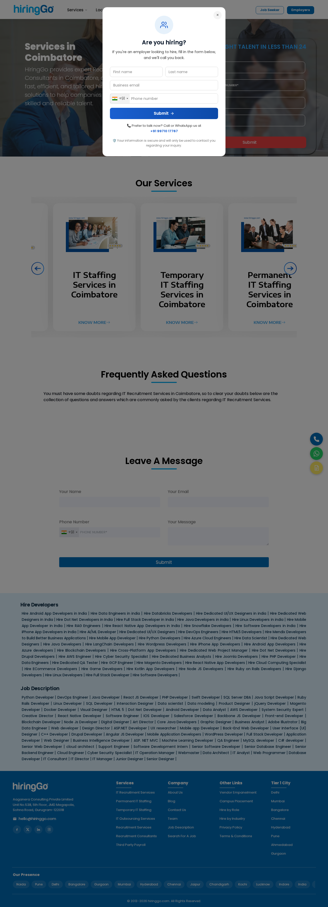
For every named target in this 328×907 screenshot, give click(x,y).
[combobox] (120, 98)
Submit (161, 113)
